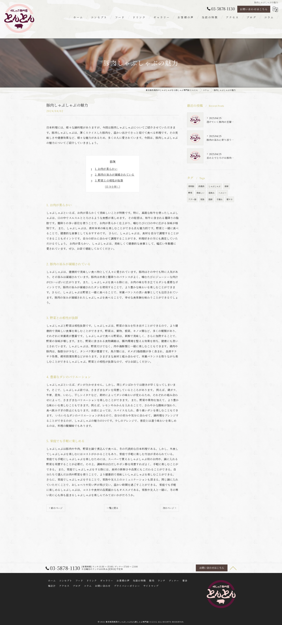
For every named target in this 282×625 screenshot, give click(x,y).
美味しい (200, 192)
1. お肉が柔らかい (106, 169)
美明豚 (191, 186)
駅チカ (230, 199)
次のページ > (169, 508)
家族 (202, 199)
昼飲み (212, 192)
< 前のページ (56, 508)
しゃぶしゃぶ (214, 186)
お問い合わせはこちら (254, 9)
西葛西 (201, 186)
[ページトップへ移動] (233, 568)
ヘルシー (223, 192)
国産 (210, 199)
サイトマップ (151, 585)
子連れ (220, 199)
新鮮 (226, 186)
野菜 (190, 192)
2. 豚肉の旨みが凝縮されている (114, 174)
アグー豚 (192, 199)
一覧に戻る (112, 508)
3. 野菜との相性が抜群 (109, 180)
